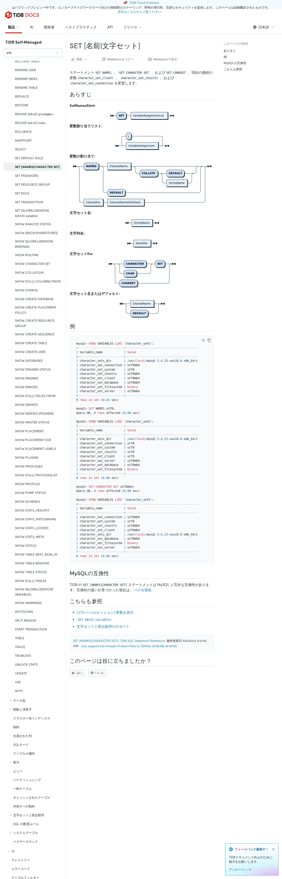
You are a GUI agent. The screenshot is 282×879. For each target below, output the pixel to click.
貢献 (79, 59)
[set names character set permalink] (144, 45)
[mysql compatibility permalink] (112, 573)
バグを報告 (143, 590)
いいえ (99, 672)
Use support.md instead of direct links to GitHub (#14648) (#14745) (129, 646)
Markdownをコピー (120, 59)
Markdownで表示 (165, 59)
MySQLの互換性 (235, 63)
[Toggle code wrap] (203, 340)
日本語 (263, 27)
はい (79, 672)
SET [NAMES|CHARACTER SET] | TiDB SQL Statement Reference (119, 641)
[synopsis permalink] (95, 94)
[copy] (209, 340)
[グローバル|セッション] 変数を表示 (105, 612)
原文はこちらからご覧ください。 (141, 11)
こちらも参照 (233, 69)
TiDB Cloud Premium (144, 2)
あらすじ (230, 50)
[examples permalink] (78, 326)
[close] (273, 849)
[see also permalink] (105, 601)
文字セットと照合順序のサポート (103, 626)
